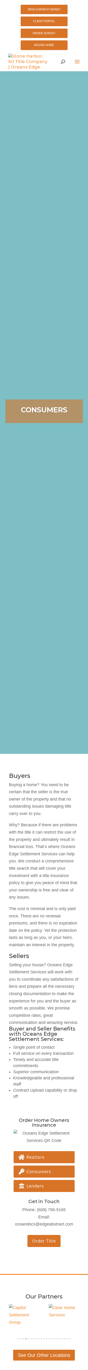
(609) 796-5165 (51, 1209)
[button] (18, 1338)
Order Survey (44, 33)
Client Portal (44, 21)
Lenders (34, 1186)
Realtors (35, 1157)
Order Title (44, 1241)
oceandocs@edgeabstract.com (44, 1224)
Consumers (38, 1171)
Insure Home (44, 45)
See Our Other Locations (44, 1355)
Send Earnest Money (44, 9)
